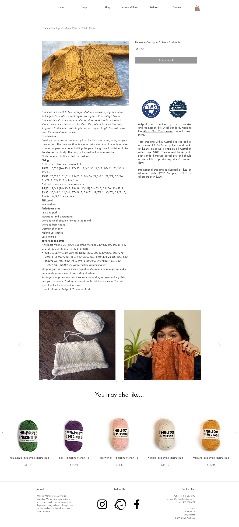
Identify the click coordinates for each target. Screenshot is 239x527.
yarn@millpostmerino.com (182, 498)
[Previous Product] (2, 432)
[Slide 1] (116, 381)
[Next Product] (237, 432)
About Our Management (158, 131)
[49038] (119, 504)
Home (45, 28)
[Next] (220, 346)
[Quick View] (28, 432)
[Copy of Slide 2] (122, 381)
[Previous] (19, 346)
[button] (84, 7)
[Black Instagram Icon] (102, 504)
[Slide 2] (119, 381)
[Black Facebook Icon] (136, 504)
